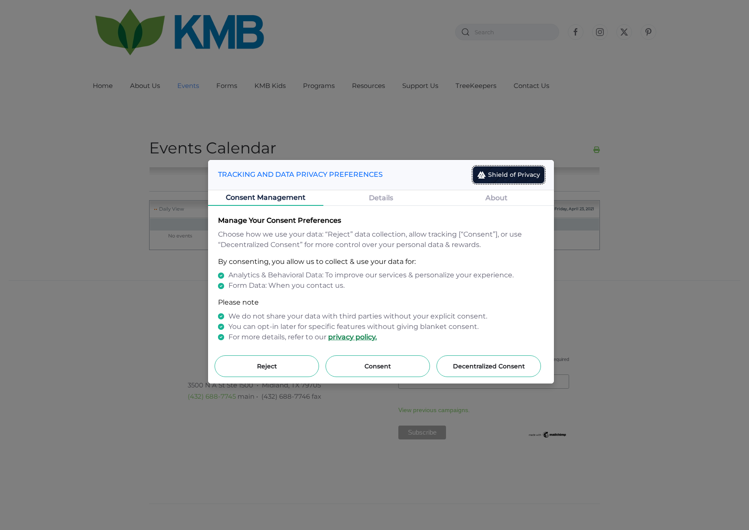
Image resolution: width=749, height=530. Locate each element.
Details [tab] (381, 198)
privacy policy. (352, 337)
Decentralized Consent (489, 366)
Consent (378, 366)
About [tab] (496, 198)
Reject (267, 366)
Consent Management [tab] (266, 197)
